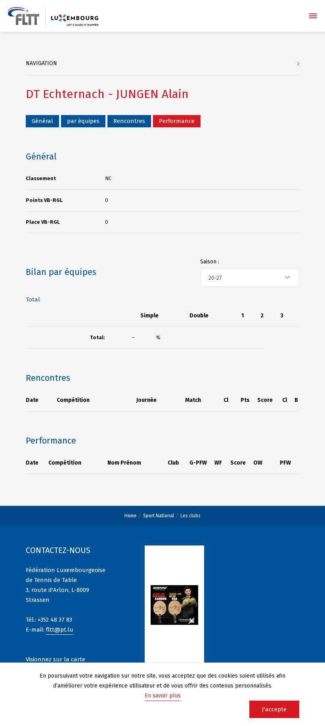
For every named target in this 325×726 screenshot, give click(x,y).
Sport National (158, 516)
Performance (177, 121)
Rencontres (129, 121)
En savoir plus (163, 695)
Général (42, 121)
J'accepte (274, 709)
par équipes (83, 121)
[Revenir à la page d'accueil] (23, 16)
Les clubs (190, 516)
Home (130, 516)
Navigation (41, 63)
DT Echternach (65, 94)
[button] (249, 278)
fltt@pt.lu (59, 629)
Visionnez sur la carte (55, 659)
